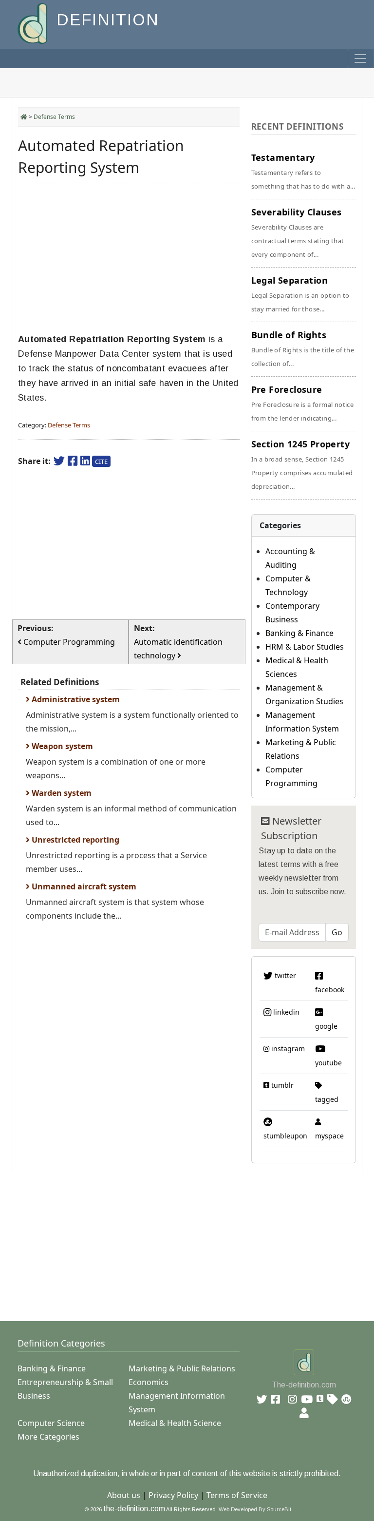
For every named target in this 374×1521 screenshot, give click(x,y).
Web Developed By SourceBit (255, 1509)
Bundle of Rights (302, 348)
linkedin (285, 1012)
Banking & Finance (299, 633)
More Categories (48, 1436)
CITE (101, 461)
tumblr (281, 1085)
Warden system (61, 793)
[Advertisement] (129, 258)
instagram (287, 1048)
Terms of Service (236, 1495)
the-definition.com (134, 1508)
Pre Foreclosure (302, 403)
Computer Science (51, 1423)
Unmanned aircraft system (83, 886)
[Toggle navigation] (360, 58)
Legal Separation (300, 293)
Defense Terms (54, 117)
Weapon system (61, 746)
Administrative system (75, 699)
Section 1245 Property (302, 464)
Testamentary (303, 171)
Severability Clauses (297, 232)
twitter (284, 975)
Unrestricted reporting (74, 839)
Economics (148, 1382)
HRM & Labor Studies (304, 646)
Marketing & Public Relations (182, 1368)
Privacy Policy (173, 1495)
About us (123, 1495)
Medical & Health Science (175, 1423)
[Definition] (33, 23)
